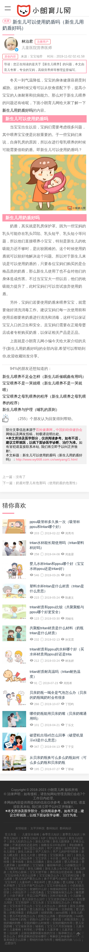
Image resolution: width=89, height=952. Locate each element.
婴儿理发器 (71, 861)
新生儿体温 (25, 851)
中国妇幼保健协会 (69, 430)
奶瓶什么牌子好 (40, 919)
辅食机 (39, 926)
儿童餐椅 (15, 929)
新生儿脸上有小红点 (58, 868)
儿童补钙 (25, 882)
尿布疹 (62, 906)
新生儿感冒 (54, 861)
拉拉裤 (13, 933)
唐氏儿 (65, 858)
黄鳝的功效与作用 (40, 939)
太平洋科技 (37, 828)
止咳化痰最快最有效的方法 (38, 933)
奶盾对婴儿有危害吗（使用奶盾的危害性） (47, 483)
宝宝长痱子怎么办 (20, 906)
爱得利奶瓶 (65, 916)
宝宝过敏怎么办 (49, 875)
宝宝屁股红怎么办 (58, 902)
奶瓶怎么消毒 (46, 916)
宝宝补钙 (10, 882)
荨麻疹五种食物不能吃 (64, 936)
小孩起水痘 (12, 899)
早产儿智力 (42, 851)
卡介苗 (54, 858)
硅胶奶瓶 (47, 912)
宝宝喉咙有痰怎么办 (60, 892)
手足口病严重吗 (37, 895)
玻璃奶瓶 (52, 909)
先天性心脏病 (18, 872)
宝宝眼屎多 (57, 855)
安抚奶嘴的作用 (62, 923)
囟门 (70, 855)
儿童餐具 (21, 909)
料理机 (28, 929)
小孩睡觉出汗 (72, 865)
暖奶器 (57, 919)
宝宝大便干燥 (38, 872)
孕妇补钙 (39, 882)
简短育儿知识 (57, 838)
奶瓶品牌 (32, 912)
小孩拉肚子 (19, 892)
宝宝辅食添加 (23, 926)
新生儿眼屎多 (61, 841)
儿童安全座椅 (30, 834)
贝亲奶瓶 (67, 909)
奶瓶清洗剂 (71, 919)
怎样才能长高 (58, 895)
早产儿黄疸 (54, 848)
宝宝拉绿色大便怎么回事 (20, 875)
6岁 (43, 838)
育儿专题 (10, 834)
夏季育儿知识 (71, 834)
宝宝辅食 (38, 865)
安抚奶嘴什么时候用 (36, 923)
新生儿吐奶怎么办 (20, 841)
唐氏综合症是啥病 (61, 872)
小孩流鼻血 (37, 892)
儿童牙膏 (53, 929)
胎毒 (78, 872)
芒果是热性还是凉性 (25, 845)
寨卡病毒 (18, 861)
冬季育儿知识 (29, 838)
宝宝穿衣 (41, 858)
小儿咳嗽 (75, 895)
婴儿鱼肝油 (37, 909)
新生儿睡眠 (35, 868)
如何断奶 (23, 865)
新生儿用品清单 (22, 858)
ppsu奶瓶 (62, 912)
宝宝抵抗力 (19, 889)
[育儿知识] (44, 12)
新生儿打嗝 (42, 841)
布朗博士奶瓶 (18, 919)
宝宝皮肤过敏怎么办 (61, 899)
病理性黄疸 (71, 848)
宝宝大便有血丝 (57, 885)
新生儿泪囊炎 (35, 861)
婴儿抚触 (54, 882)
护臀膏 (40, 929)
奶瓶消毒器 (16, 912)
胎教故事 (15, 848)
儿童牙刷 (67, 929)
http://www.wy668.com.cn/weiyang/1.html (46, 459)
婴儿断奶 (75, 878)
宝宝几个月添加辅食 (60, 926)
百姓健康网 (44, 430)
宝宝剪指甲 (22, 902)
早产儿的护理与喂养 (65, 851)
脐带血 (42, 855)
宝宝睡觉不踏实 (15, 868)
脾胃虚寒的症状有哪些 (32, 936)
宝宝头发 (38, 902)
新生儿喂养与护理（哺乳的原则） (30, 410)
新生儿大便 (28, 855)
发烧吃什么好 (38, 889)
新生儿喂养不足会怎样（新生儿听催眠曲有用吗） (44, 377)
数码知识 (52, 828)
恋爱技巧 (10, 943)
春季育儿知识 (50, 834)
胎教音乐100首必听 (53, 845)
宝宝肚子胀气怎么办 (31, 885)
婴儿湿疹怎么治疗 (33, 899)
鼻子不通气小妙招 (55, 878)
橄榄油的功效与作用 (68, 939)
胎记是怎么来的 (34, 848)
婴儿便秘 (68, 882)
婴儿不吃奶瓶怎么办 (22, 916)
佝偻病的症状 (58, 889)
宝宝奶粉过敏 (70, 875)
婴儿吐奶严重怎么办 (28, 878)
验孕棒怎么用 (66, 933)
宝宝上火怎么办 (45, 906)
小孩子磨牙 (16, 895)
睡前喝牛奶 (54, 865)
